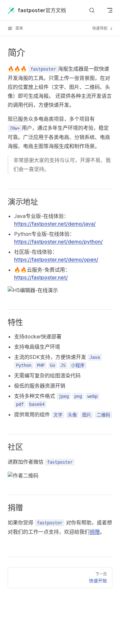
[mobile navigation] (109, 10)
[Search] (92, 10)
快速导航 (100, 28)
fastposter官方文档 (42, 10)
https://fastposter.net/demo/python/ (58, 241)
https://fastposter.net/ (41, 277)
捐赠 (95, 532)
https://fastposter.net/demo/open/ (56, 259)
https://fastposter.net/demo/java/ (55, 224)
